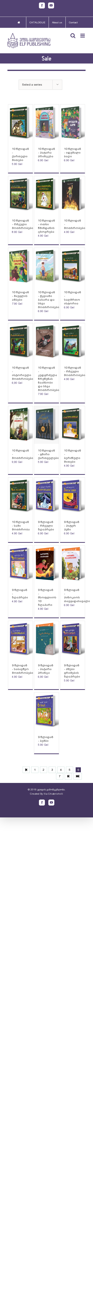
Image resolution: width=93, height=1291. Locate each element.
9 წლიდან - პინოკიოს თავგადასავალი (77, 595)
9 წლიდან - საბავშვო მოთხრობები (22, 669)
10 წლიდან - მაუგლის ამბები (20, 295)
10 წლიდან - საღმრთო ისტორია (72, 297)
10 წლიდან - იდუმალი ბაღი (72, 152)
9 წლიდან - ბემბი (45, 738)
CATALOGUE (37, 22)
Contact (73, 22)
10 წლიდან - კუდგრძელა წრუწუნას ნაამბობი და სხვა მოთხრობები (48, 379)
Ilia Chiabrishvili (53, 793)
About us (57, 22)
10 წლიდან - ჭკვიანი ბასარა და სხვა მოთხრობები (48, 299)
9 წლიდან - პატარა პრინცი (45, 669)
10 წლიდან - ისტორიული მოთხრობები (22, 373)
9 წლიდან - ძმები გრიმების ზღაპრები (72, 671)
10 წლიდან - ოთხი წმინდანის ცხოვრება (46, 226)
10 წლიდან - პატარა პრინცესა (46, 152)
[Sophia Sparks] (20, 123)
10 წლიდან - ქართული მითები (20, 154)
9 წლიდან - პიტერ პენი (71, 525)
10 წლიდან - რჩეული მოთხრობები (22, 224)
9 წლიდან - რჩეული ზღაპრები (46, 525)
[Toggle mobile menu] (83, 35)
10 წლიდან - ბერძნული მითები (72, 456)
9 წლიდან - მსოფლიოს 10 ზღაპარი (47, 597)
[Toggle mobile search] (72, 35)
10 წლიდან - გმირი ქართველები (48, 454)
